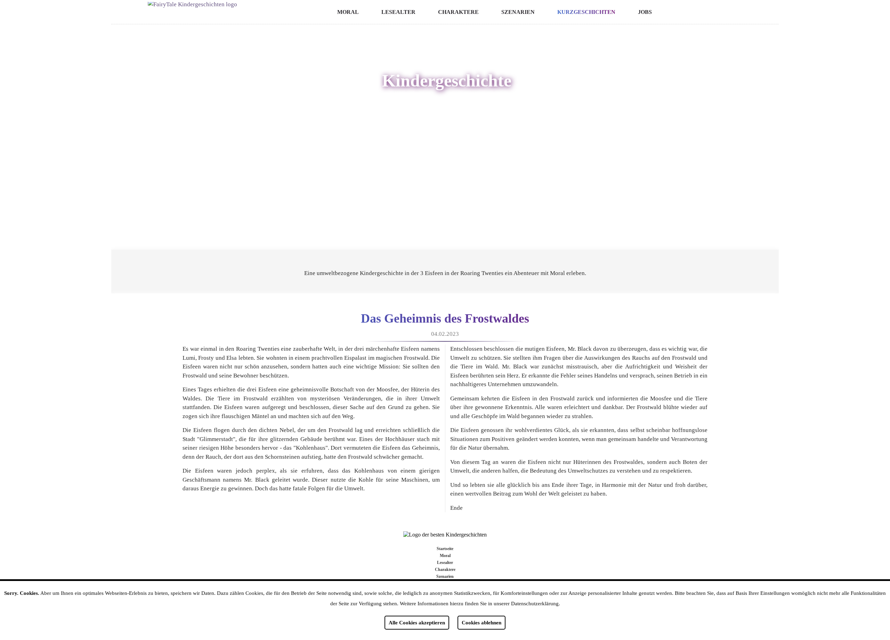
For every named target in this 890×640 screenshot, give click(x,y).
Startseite (445, 548)
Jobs (645, 12)
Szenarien (518, 12)
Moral (348, 12)
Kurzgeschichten (586, 12)
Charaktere (458, 12)
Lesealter (398, 12)
